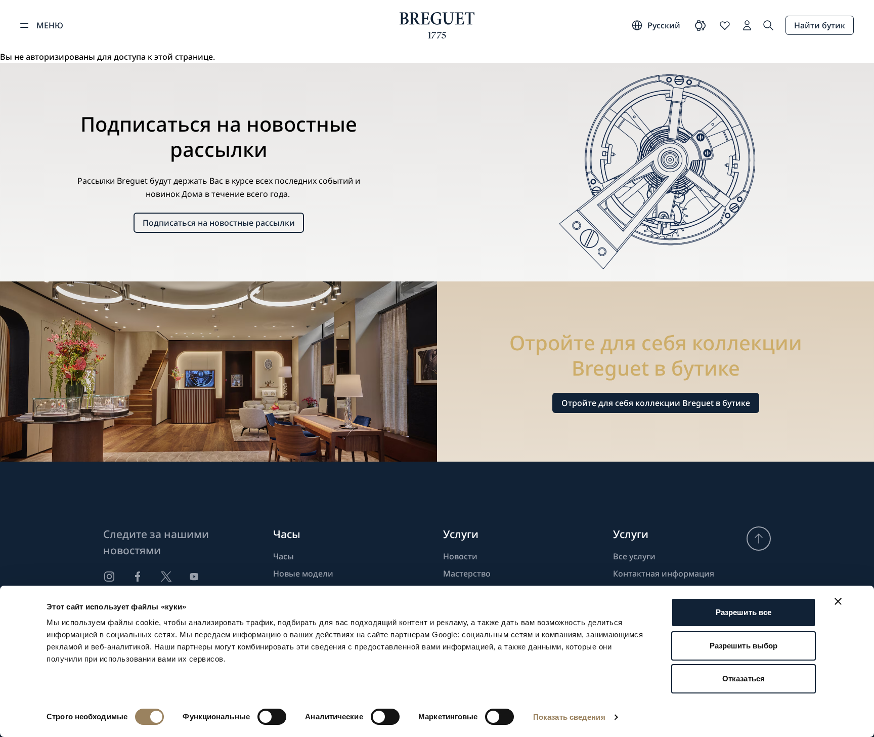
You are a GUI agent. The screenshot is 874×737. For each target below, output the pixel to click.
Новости (460, 556)
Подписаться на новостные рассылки (219, 222)
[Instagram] (109, 576)
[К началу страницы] (759, 538)
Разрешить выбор (744, 645)
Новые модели (303, 573)
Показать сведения (569, 717)
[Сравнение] (700, 25)
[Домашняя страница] (437, 25)
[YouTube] (194, 576)
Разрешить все (743, 612)
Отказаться (743, 678)
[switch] (271, 717)
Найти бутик (819, 25)
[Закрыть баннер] (838, 601)
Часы (283, 556)
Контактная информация (663, 573)
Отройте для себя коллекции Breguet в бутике (655, 402)
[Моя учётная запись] (747, 25)
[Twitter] (166, 576)
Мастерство (467, 573)
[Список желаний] (725, 25)
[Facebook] (138, 576)
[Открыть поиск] (768, 25)
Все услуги (634, 556)
